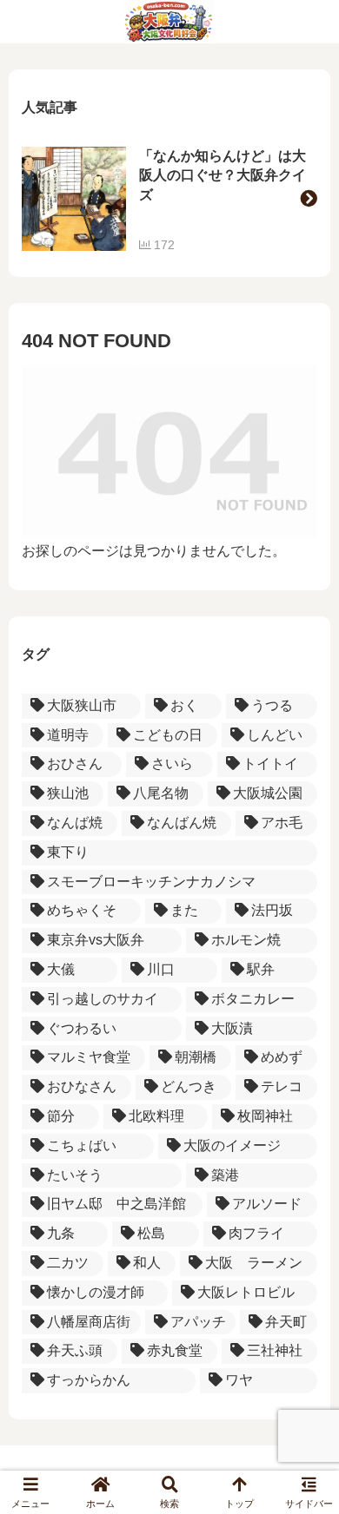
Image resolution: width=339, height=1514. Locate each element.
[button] (308, 198)
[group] (169, 199)
